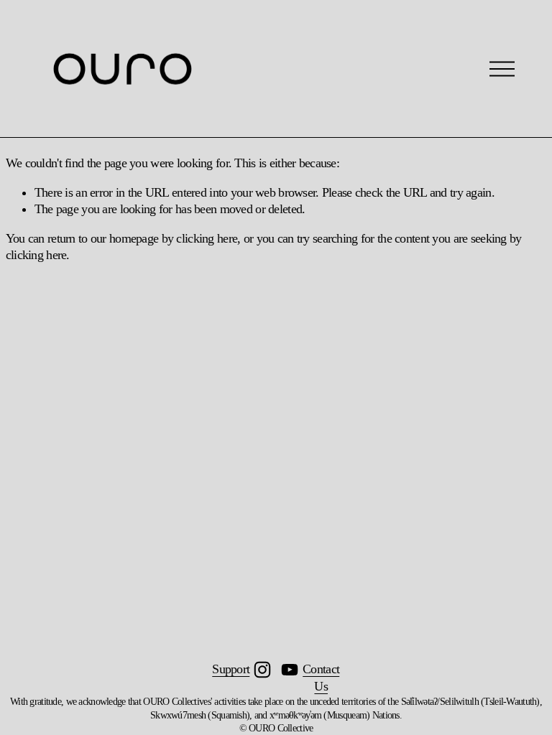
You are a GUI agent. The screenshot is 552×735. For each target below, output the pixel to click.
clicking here (206, 238)
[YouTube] (289, 669)
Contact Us (321, 677)
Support (230, 669)
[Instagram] (262, 669)
